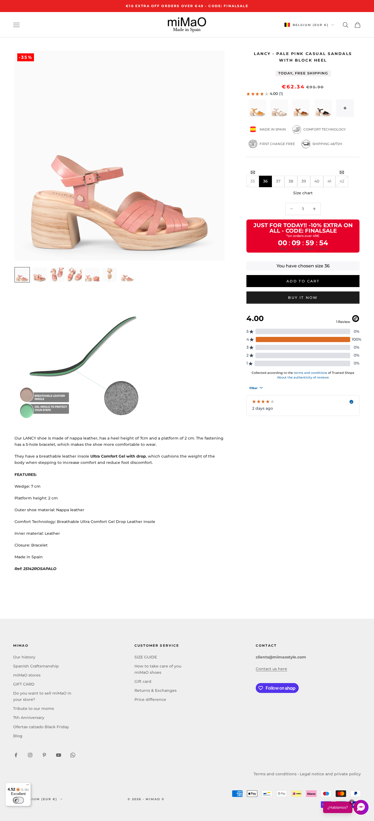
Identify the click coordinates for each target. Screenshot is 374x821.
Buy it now (303, 297)
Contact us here (271, 668)
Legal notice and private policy (330, 773)
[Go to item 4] (74, 274)
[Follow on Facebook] (16, 755)
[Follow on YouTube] (58, 755)
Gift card (142, 681)
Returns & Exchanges (155, 690)
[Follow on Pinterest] (44, 755)
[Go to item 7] (127, 274)
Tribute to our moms (33, 708)
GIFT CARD (23, 684)
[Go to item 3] (57, 274)
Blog (17, 735)
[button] (346, 807)
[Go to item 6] (109, 274)
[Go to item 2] (39, 274)
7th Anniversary (28, 717)
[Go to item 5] (92, 274)
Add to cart (303, 281)
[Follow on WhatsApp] (73, 755)
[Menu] (27, 786)
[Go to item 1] (22, 274)
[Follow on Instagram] (30, 755)
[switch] (18, 800)
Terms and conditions (275, 773)
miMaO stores (27, 675)
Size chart (303, 192)
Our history (24, 657)
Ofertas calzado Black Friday (41, 726)
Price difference (150, 699)
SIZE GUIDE (145, 657)
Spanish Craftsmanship (36, 666)
